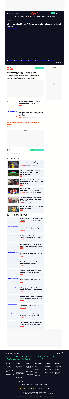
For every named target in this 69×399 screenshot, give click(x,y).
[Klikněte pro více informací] (8, 58)
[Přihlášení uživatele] (57, 13)
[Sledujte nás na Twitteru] (12, 13)
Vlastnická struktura (19, 396)
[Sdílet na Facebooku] (7, 150)
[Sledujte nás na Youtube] (17, 13)
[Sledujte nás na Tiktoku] (15, 13)
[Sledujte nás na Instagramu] (10, 13)
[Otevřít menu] (61, 13)
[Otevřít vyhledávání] (59, 13)
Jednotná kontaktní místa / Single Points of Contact (30, 396)
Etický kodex (41, 396)
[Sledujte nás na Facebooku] (7, 13)
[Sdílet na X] (10, 150)
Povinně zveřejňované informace (48, 396)
